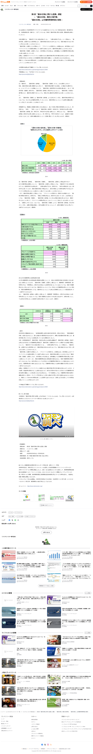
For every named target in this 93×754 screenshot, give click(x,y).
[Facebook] (9, 520)
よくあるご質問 (35, 728)
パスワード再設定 (35, 724)
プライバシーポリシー (52, 748)
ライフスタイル (31, 5)
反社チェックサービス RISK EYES (69, 731)
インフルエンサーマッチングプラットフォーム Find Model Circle (76, 728)
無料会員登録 (34, 719)
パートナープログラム (34, 748)
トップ (2, 711)
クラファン (62, 5)
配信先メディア (4, 723)
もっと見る (87, 593)
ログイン (33, 721)
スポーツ (38, 5)
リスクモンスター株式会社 (25, 24)
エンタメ (7, 5)
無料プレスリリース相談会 (37, 735)
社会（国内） (12, 516)
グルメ (11, 5)
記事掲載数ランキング (6, 728)
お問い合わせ (46, 532)
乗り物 (57, 5)
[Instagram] (48, 745)
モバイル (53, 5)
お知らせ (33, 731)
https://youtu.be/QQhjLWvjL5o (26, 74)
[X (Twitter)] (12, 520)
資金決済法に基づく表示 (64, 748)
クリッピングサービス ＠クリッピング (70, 719)
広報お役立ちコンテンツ (6, 730)
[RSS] (51, 745)
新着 (2, 5)
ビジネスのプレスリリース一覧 (13, 711)
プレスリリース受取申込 (37, 733)
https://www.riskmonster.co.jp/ (34, 486)
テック (47, 5)
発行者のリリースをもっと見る (46, 585)
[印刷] (18, 520)
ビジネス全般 (20, 516)
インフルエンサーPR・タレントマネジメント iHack (73, 726)
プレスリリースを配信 (60, 1)
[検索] (91, 6)
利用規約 (43, 748)
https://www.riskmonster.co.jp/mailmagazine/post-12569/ (33, 69)
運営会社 (25, 748)
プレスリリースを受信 (72, 1)
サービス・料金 (4, 721)
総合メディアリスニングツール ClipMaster (71, 721)
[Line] (15, 520)
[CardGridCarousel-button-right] (73, 497)
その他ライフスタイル (30, 516)
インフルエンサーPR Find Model (69, 724)
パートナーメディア (5, 726)
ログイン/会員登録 (87, 1)
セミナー (33, 738)
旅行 (15, 5)
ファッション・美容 (21, 5)
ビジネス (43, 5)
